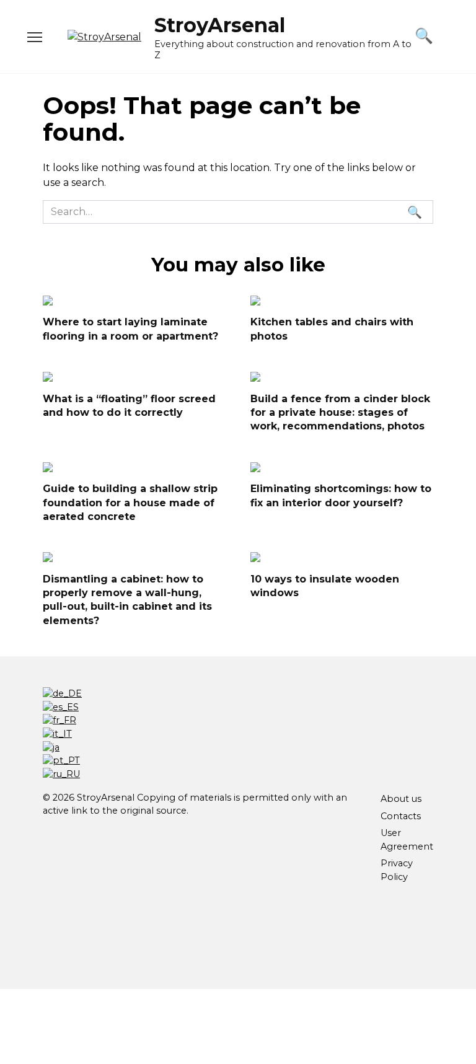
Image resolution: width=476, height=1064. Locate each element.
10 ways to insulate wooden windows (324, 585)
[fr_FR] (59, 720)
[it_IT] (57, 733)
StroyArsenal (219, 25)
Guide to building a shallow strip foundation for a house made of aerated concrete (130, 502)
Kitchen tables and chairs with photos (331, 328)
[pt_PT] (61, 760)
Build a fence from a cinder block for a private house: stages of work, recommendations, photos (340, 412)
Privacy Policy (397, 870)
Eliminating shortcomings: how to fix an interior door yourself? (340, 495)
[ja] (51, 747)
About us (401, 798)
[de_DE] (62, 693)
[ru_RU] (61, 774)
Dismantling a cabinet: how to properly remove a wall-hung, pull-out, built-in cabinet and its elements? (127, 599)
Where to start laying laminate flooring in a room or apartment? (130, 328)
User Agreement (407, 839)
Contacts (401, 816)
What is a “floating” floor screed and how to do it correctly (129, 405)
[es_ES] (61, 707)
